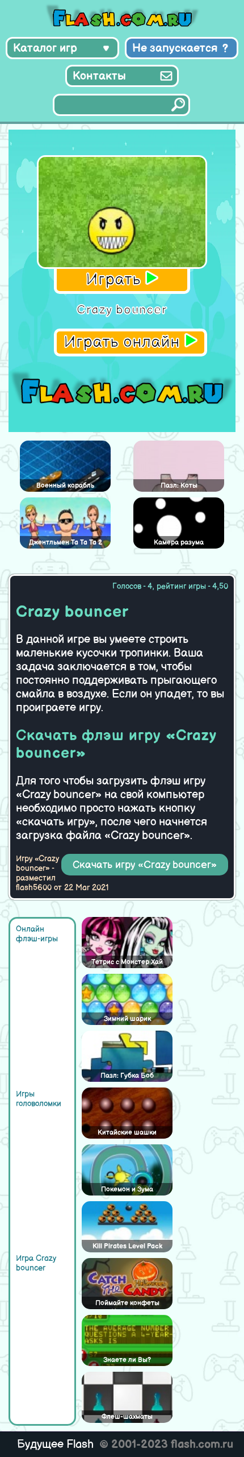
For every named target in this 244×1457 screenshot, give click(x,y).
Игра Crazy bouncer (36, 1263)
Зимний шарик (127, 1019)
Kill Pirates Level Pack (127, 1246)
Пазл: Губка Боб (127, 1076)
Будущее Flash (55, 1444)
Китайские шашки (127, 1132)
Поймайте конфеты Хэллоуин (127, 1304)
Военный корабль (65, 485)
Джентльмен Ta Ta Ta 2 (65, 542)
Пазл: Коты (179, 485)
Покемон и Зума (127, 1189)
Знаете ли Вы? (127, 1360)
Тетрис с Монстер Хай (127, 962)
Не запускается (175, 48)
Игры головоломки (38, 1099)
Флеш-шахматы (127, 1417)
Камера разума (179, 542)
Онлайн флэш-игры (37, 934)
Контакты (99, 76)
